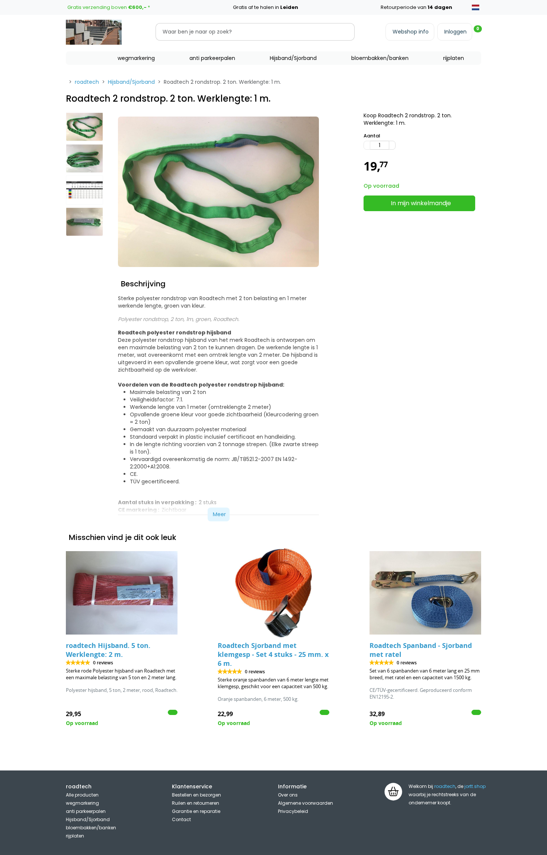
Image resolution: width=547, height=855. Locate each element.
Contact (181, 819)
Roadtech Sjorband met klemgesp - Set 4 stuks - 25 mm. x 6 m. (273, 654)
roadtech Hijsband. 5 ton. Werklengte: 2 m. (108, 650)
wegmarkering (136, 58)
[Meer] (392, 145)
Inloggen (455, 31)
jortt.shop (475, 786)
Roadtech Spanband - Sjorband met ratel (421, 650)
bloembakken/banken (380, 58)
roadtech (87, 82)
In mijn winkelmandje (421, 203)
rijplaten (453, 58)
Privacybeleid (293, 811)
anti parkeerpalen (212, 58)
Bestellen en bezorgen (196, 795)
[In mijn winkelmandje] (172, 712)
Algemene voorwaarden (305, 803)
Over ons (288, 795)
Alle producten (82, 795)
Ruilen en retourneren (195, 803)
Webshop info (411, 31)
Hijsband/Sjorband (293, 58)
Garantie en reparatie (196, 811)
